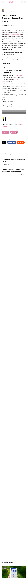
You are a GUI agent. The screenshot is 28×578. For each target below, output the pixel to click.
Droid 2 (12, 31)
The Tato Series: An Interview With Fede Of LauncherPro (13, 170)
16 (5, 25)
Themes (14, 132)
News (5, 568)
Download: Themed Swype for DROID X (13, 160)
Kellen (7, 10)
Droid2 (6, 132)
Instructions (19, 75)
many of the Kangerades (14, 34)
